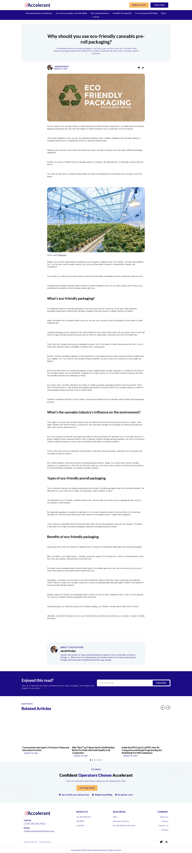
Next (168, 707)
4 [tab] (97, 760)
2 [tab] (92, 760)
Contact (96, 17)
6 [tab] (101, 760)
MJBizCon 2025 (139, 5)
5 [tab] (99, 760)
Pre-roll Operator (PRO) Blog (146, 13)
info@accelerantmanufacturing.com (39, 831)
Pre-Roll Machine (83, 817)
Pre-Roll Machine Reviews (124, 825)
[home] (37, 5)
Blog (115, 817)
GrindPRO (80, 821)
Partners (164, 830)
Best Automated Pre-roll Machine (39, 13)
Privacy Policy (45, 842)
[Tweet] (139, 67)
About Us (164, 817)
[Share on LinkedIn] (143, 67)
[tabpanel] (46, 735)
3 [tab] (94, 760)
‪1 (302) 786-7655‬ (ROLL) (35, 823)
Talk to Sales (159, 5)
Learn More (107, 788)
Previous (163, 707)
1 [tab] (90, 760)
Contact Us (163, 825)
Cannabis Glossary (121, 821)
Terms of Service (30, 842)
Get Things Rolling (87, 788)
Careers (165, 821)
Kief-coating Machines (100, 13)
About (163, 13)
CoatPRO (80, 825)
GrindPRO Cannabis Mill (122, 13)
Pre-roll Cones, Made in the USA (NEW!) (71, 13)
